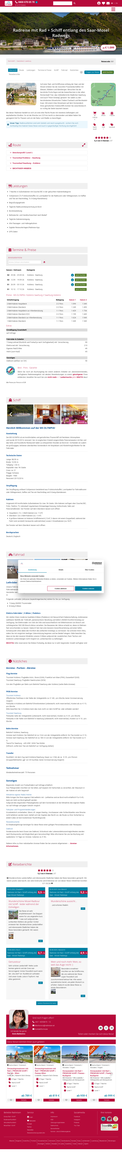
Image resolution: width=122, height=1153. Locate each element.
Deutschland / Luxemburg (24, 61)
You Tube (77, 1125)
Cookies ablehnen (61, 588)
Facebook (77, 1116)
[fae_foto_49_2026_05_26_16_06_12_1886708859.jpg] (14, 914)
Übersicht (13, 70)
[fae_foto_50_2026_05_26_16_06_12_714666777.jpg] (11, 936)
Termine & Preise (44, 70)
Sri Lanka (61, 1144)
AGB (52, 1119)
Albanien (11, 1141)
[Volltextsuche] (74, 3)
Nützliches (74, 70)
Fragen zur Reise (92, 72)
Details (23, 1100)
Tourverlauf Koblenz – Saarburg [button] (26, 158)
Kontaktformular (41, 1029)
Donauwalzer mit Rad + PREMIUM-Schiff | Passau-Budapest (101, 1073)
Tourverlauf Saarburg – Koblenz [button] (26, 163)
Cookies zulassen (88, 588)
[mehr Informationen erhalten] (72, 275)
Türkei (74, 1144)
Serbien (48, 1144)
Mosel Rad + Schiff (9, 1125)
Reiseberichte (14, 74)
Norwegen (41, 1144)
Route (21, 70)
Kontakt (29, 1124)
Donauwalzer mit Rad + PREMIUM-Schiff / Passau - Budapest (74, 1073)
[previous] (11, 94)
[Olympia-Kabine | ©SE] (47, 414)
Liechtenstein (86, 1141)
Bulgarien (18, 1141)
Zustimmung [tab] (32, 570)
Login (31, 1117)
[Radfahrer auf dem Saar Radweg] (21, 94)
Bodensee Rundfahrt (10, 1119)
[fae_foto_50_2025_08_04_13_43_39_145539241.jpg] (53, 991)
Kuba (79, 1141)
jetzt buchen (108, 72)
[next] (32, 94)
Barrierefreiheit (55, 1128)
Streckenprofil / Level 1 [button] (22, 153)
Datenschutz (54, 1125)
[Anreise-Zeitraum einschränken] (44, 262)
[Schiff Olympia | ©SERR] (20, 414)
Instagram (77, 1119)
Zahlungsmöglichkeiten (58, 1122)
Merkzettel (32, 1121)
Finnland (33, 1141)
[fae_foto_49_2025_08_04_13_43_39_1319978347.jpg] (56, 972)
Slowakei (54, 1144)
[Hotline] (36, 2)
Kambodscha (66, 1141)
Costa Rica (26, 1141)
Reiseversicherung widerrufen (36, 1133)
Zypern (86, 1144)
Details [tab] (61, 570)
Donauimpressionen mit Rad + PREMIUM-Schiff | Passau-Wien (45, 1070)
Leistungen (31, 70)
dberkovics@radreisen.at (45, 1025)
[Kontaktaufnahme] (108, 4)
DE (112, 3)
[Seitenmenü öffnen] (113, 9)
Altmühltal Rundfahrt (10, 1122)
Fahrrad (64, 70)
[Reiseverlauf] (83, 145)
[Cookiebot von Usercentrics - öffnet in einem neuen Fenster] (93, 563)
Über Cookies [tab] (89, 570)
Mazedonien (103, 1141)
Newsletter (30, 1130)
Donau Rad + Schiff (9, 1116)
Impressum (54, 1116)
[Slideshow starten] (100, 1028)
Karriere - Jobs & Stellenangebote (60, 1131)
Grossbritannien (42, 1141)
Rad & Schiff (11, 61)
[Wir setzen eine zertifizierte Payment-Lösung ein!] (115, 1119)
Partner (29, 1127)
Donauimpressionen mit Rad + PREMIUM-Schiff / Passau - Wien (17, 1070)
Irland (58, 1141)
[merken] (103, 4)
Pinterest (76, 1122)
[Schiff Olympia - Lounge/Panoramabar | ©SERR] (74, 414)
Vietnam (80, 1144)
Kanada (73, 1141)
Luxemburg (94, 1141)
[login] (98, 4)
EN (117, 3)
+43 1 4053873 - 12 (43, 1022)
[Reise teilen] (111, 1028)
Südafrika (68, 1144)
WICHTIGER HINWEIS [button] (21, 168)
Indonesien (52, 1141)
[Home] (8, 3)
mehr (40, 941)
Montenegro (112, 1141)
